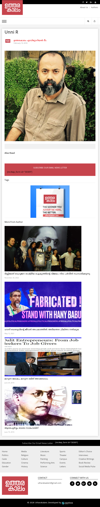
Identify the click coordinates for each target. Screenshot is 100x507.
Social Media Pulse (87, 466)
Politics (5, 455)
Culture (24, 459)
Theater (63, 455)
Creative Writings (86, 459)
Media (24, 451)
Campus (63, 459)
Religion (24, 455)
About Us (84, 7)
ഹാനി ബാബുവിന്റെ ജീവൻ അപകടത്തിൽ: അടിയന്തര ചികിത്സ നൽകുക (42, 329)
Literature (44, 451)
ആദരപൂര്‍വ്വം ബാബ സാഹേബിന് (21, 428)
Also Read (10, 153)
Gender (5, 466)
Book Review (84, 462)
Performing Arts (47, 462)
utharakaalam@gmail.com (49, 483)
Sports (62, 451)
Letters (63, 466)
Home (4, 451)
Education (6, 462)
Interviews (83, 455)
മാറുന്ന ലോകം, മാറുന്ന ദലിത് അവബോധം (26, 379)
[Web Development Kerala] (67, 503)
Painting (44, 459)
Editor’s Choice (85, 451)
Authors (94, 7)
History (24, 466)
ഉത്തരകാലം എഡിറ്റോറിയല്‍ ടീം (30, 40)
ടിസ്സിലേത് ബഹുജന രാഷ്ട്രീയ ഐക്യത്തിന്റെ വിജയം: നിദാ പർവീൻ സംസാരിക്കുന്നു (47, 274)
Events (62, 462)
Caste (4, 459)
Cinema (24, 462)
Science (43, 466)
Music (43, 455)
